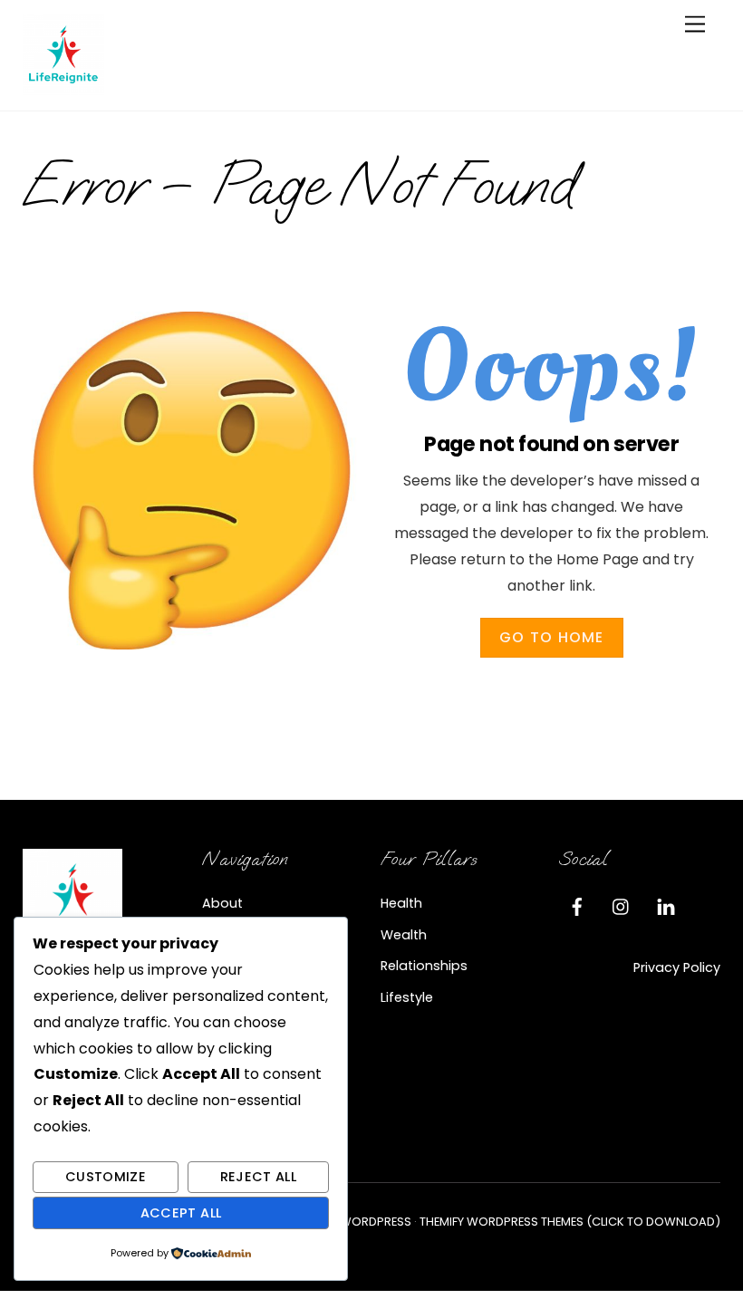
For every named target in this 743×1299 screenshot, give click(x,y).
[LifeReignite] (63, 87)
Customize (105, 1177)
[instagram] (621, 905)
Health (401, 903)
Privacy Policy (676, 967)
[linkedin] (666, 905)
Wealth (404, 935)
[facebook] (577, 905)
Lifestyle (407, 997)
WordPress (375, 1221)
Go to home (551, 637)
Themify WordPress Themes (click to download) (570, 1221)
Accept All (181, 1213)
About (222, 903)
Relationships (424, 966)
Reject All (258, 1177)
